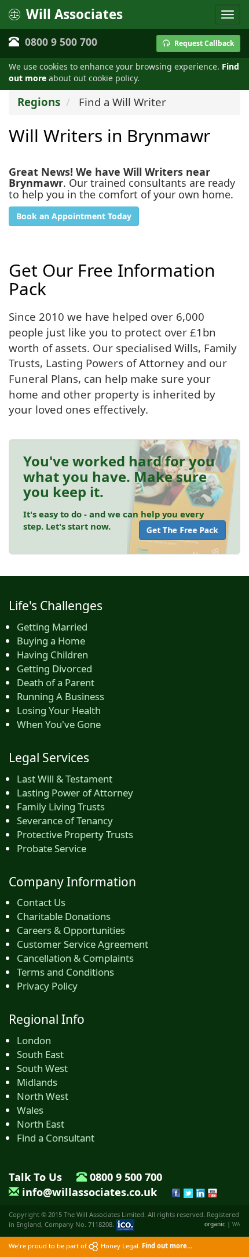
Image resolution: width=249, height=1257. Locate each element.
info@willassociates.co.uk (89, 1192)
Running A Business (60, 696)
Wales (30, 1110)
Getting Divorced (54, 668)
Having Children (52, 654)
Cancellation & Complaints (75, 958)
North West (42, 1096)
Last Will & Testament (64, 778)
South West (42, 1068)
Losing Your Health (59, 710)
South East (40, 1054)
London (34, 1040)
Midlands (37, 1082)
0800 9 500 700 (61, 42)
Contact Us (41, 902)
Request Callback (203, 43)
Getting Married (52, 626)
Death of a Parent (55, 682)
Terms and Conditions (65, 972)
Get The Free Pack (182, 529)
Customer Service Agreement (82, 944)
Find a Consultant (55, 1137)
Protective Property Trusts (75, 834)
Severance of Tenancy (65, 820)
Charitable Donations (64, 916)
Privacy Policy (47, 985)
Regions (38, 102)
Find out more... (167, 1245)
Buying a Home (51, 640)
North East (40, 1124)
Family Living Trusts (61, 806)
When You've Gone (59, 724)
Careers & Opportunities (71, 930)
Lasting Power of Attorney (75, 792)
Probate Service (51, 848)
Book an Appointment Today (73, 216)
